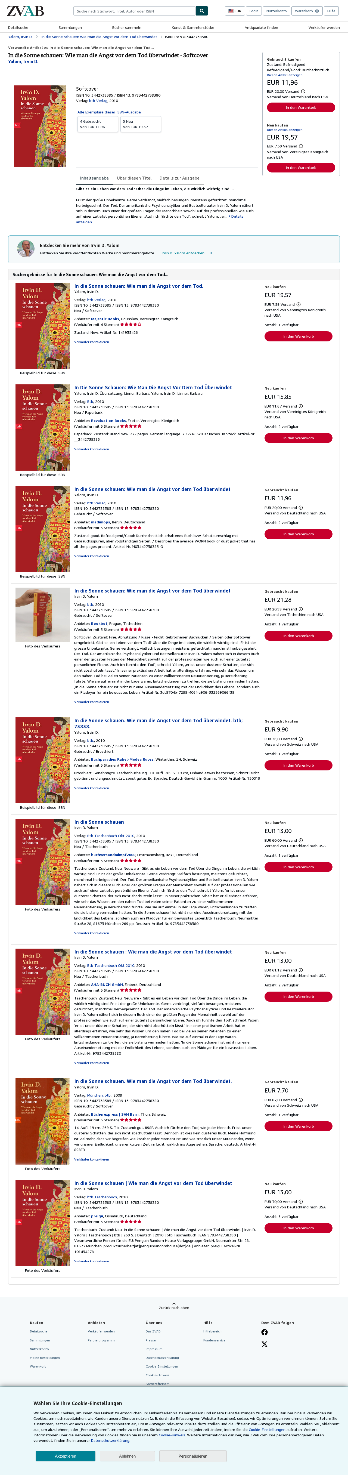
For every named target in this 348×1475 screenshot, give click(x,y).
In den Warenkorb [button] (301, 107)
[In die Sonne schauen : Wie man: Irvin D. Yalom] (42, 1033)
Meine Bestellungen (45, 1358)
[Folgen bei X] (264, 1345)
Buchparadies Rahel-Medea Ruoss (122, 759)
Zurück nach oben (174, 1307)
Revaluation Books (108, 420)
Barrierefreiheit (157, 1384)
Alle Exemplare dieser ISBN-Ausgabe (109, 112)
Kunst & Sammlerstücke (193, 27)
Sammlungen (70, 27)
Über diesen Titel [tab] (134, 178)
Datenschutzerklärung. (110, 1440)
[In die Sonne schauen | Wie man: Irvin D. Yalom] (42, 1265)
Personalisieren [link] (193, 1456)
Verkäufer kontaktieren (91, 342)
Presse (151, 1340)
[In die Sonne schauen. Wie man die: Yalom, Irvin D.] (42, 1163)
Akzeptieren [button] (65, 1456)
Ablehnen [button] (127, 1456)
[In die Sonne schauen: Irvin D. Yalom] (42, 903)
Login (254, 11)
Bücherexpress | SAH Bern (115, 1114)
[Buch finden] (202, 11)
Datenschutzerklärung (162, 1358)
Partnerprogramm (101, 1340)
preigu (97, 1216)
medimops (100, 522)
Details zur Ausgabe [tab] (180, 178)
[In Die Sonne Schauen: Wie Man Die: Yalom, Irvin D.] (42, 469)
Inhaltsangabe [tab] (94, 178)
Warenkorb (38, 1366)
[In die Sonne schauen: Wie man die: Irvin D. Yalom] (42, 640)
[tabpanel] (167, 205)
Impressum (154, 1349)
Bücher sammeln (126, 27)
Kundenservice (214, 1340)
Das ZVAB (153, 1331)
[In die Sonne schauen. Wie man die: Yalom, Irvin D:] (42, 802)
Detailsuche (18, 27)
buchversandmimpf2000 (113, 854)
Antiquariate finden (261, 27)
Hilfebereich (212, 1331)
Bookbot (99, 623)
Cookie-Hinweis (157, 1375)
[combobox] (134, 11)
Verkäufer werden (324, 27)
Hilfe (331, 11)
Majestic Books (105, 318)
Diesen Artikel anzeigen (285, 75)
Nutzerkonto (276, 11)
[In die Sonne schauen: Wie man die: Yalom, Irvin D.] (42, 367)
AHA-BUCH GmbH (107, 984)
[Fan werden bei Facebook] (264, 1333)
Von (92, 124)
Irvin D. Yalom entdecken (182, 253)
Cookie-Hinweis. (172, 1435)
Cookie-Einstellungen (267, 1429)
